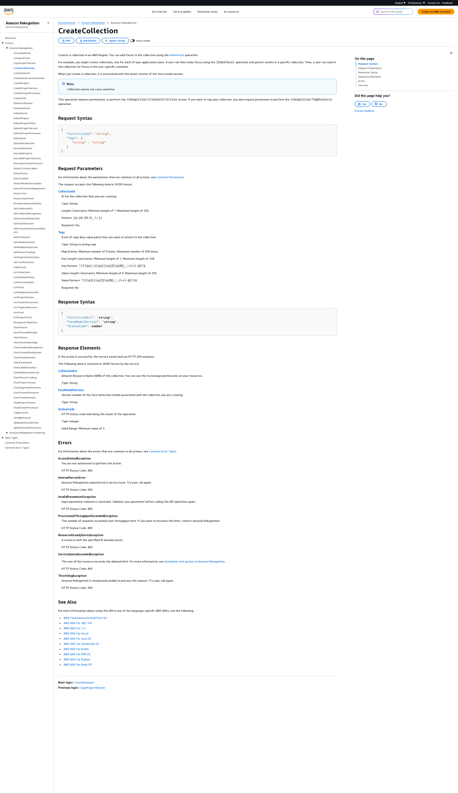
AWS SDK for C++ (75, 628)
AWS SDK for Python (77, 659)
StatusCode (77, 326)
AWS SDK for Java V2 (77, 638)
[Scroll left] (149, 12)
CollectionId (79, 134)
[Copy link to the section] (55, 118)
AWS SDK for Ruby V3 (78, 664)
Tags (71, 138)
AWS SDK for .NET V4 (77, 623)
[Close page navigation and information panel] (451, 53)
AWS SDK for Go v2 (76, 633)
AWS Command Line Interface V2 (85, 618)
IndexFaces (176, 55)
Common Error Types (162, 451)
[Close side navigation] (48, 23)
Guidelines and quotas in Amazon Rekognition (194, 561)
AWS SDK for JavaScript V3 (81, 644)
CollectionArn (80, 317)
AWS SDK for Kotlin (76, 649)
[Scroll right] (242, 12)
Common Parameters (170, 177)
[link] (124, 23)
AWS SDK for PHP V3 (77, 654)
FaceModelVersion (82, 322)
